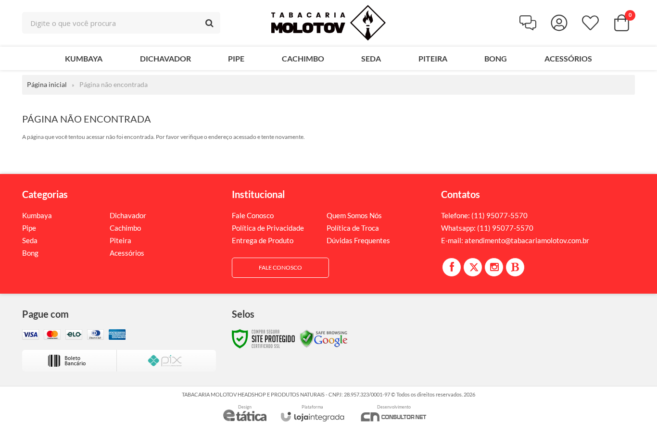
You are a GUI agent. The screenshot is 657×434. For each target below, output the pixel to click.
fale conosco (280, 267)
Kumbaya (37, 215)
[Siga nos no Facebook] (451, 267)
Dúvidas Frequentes (358, 240)
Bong (30, 252)
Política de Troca (353, 227)
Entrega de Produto (262, 240)
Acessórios (127, 252)
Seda (30, 240)
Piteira (120, 240)
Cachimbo (125, 227)
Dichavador (128, 215)
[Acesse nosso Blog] (515, 267)
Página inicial (47, 84)
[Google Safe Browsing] (324, 338)
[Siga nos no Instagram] (494, 267)
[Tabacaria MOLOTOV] (328, 23)
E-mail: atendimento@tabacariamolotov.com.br (515, 240)
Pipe (29, 227)
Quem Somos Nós (354, 215)
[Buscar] (209, 23)
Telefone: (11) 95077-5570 (484, 215)
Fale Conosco (253, 215)
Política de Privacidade (268, 227)
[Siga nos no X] (472, 267)
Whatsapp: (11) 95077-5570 (487, 227)
